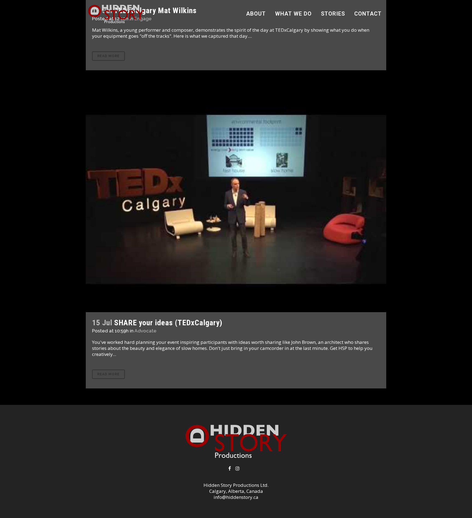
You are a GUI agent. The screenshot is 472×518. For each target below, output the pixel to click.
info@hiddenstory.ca (236, 497)
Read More (108, 56)
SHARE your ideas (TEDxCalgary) (168, 322)
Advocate (145, 330)
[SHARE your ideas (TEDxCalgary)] (236, 199)
